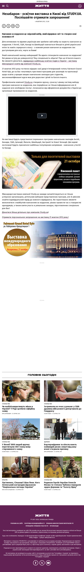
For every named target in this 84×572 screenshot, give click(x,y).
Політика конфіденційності (34, 523)
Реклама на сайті (17, 523)
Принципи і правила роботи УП (37, 526)
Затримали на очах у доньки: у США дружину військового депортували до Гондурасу (62, 408)
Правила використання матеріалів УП (59, 523)
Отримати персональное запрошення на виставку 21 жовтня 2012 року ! (35, 217)
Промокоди (54, 526)
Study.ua (28, 82)
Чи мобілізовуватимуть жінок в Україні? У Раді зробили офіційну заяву (18, 408)
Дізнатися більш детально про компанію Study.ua (25, 212)
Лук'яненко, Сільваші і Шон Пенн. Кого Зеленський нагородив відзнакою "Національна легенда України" (21, 484)
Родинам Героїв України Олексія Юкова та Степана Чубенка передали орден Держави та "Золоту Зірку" (62, 484)
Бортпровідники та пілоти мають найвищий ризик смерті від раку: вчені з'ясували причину (60, 446)
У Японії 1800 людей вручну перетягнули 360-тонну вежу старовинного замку (16, 446)
